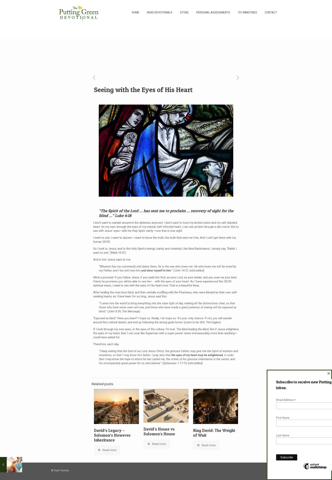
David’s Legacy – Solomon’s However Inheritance (112, 435)
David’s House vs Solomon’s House (159, 431)
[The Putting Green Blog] (79, 12)
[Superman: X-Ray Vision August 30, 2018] (11, 464)
